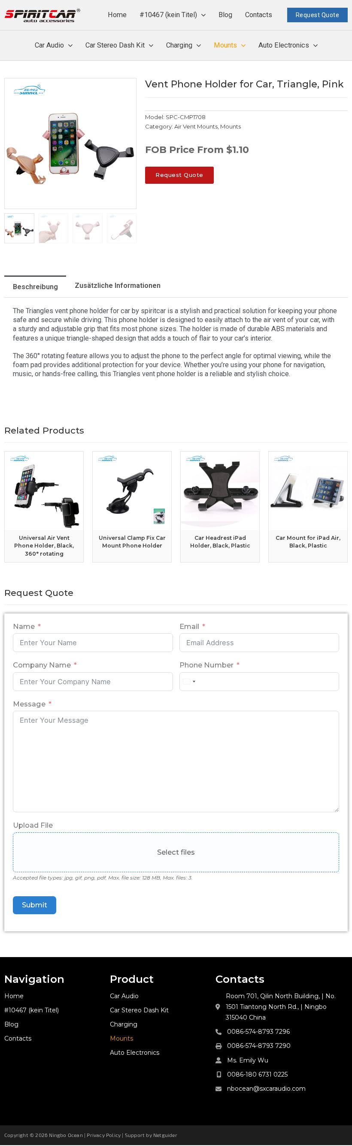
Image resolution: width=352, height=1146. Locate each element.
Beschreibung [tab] (35, 287)
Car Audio (49, 45)
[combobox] (189, 682)
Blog (225, 15)
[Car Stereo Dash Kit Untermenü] (151, 45)
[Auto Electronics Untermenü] (315, 45)
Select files (176, 852)
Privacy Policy (104, 1135)
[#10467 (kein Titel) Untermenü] (203, 15)
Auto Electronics (283, 45)
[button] (125, 89)
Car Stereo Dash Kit (115, 45)
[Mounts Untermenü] (243, 45)
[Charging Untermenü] (199, 45)
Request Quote (318, 15)
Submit (34, 905)
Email (189, 626)
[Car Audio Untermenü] (70, 45)
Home (117, 15)
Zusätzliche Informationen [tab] (118, 285)
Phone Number (206, 665)
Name (24, 626)
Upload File (33, 825)
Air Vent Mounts (196, 126)
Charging (179, 45)
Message (29, 704)
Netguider (165, 1135)
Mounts (225, 45)
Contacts (258, 15)
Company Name (42, 665)
